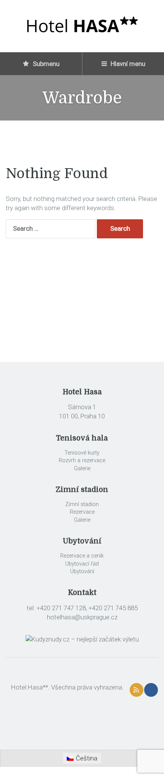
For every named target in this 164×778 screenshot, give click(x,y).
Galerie (82, 468)
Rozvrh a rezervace (82, 460)
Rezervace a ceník (82, 556)
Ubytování (82, 571)
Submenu (45, 64)
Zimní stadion (82, 504)
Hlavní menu (127, 64)
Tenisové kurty (82, 453)
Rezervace (82, 512)
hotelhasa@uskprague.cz (82, 617)
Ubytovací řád (82, 564)
